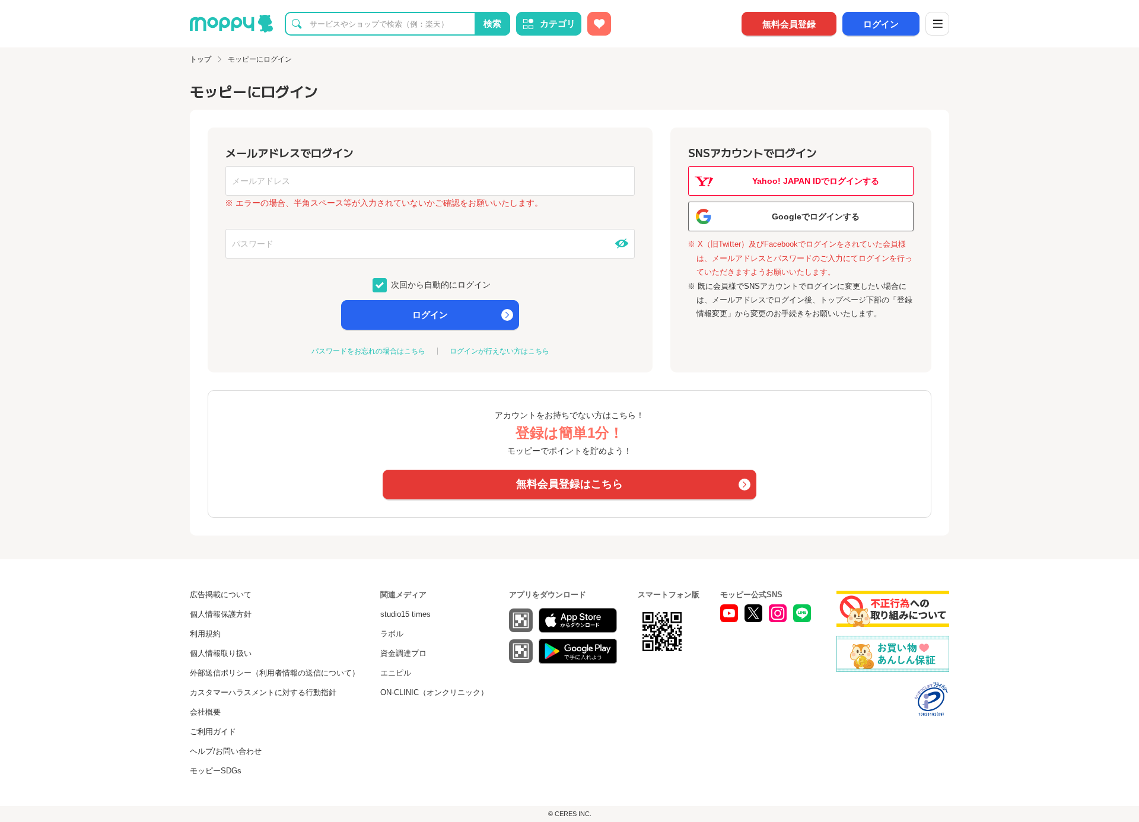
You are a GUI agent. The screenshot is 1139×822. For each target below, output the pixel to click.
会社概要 (205, 712)
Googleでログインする (816, 216)
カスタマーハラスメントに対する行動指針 (263, 692)
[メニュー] (937, 24)
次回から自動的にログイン (440, 284)
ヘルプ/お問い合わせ (226, 751)
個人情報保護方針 (221, 614)
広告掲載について (221, 594)
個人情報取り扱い (221, 653)
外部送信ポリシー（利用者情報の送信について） (274, 672)
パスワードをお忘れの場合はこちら (368, 351)
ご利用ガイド (213, 731)
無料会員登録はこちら (569, 484)
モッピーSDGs (215, 770)
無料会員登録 (789, 24)
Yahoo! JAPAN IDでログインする (815, 181)
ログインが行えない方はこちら (499, 351)
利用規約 (205, 633)
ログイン (881, 24)
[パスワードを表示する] (622, 244)
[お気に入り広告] (599, 24)
